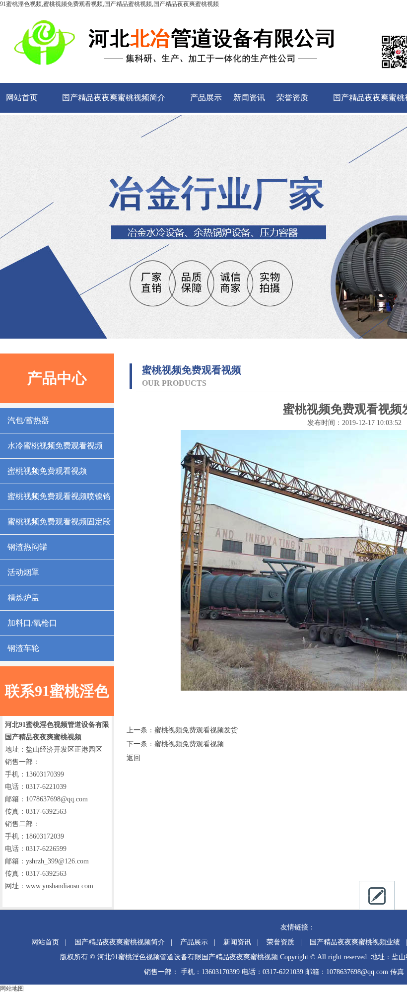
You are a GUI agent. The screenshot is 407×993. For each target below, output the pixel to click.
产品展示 (206, 97)
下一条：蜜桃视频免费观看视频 (175, 744)
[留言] (377, 895)
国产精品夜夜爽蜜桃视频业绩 (355, 942)
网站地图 (12, 988)
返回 (133, 758)
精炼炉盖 (23, 597)
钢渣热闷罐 (27, 547)
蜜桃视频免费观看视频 (47, 471)
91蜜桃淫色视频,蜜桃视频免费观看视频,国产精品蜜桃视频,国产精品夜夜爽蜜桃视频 (109, 3)
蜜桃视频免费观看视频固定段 (59, 521)
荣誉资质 (292, 97)
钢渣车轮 (23, 648)
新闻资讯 (249, 97)
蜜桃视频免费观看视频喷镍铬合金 (59, 500)
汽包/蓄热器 (28, 420)
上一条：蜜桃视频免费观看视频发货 (182, 730)
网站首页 (22, 97)
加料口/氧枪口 (32, 623)
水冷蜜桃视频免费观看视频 (55, 445)
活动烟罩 (23, 572)
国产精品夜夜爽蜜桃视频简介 (113, 97)
